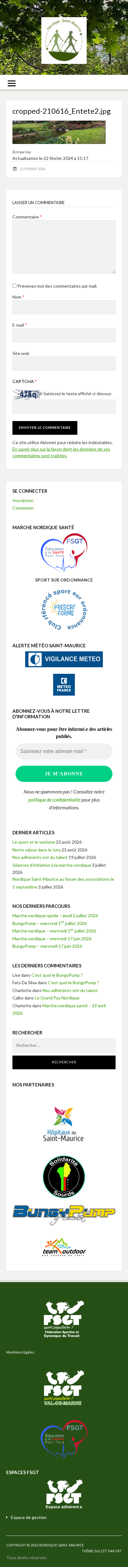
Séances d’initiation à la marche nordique (51, 865)
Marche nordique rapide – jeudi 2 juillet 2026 (55, 915)
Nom (18, 297)
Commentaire (27, 216)
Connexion (23, 507)
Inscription (23, 500)
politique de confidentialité (54, 800)
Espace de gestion (29, 1517)
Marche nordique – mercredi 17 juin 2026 (51, 938)
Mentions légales (20, 1352)
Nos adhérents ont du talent (40, 857)
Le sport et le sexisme (33, 842)
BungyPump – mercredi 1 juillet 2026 (49, 923)
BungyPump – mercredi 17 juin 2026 (47, 946)
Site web (21, 353)
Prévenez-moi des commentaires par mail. (57, 286)
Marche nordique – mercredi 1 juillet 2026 (54, 930)
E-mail (19, 325)
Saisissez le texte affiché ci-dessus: (77, 393)
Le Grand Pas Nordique (57, 997)
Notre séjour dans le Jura (36, 849)
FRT (119, 1551)
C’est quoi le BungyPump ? (57, 975)
